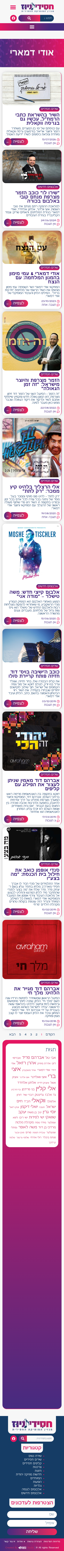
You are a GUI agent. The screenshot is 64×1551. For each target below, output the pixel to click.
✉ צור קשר (9, 1541)
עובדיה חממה (38, 1132)
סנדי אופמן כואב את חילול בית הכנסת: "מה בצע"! (35, 874)
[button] (13, 7)
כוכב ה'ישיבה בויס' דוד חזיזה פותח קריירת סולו (34, 674)
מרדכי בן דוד (47, 1127)
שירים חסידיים (49, 109)
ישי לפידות (36, 1117)
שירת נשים (35, 1456)
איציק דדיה (43, 1082)
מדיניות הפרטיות (52, 1541)
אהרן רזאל (26, 1063)
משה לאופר (27, 1127)
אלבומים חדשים (48, 187)
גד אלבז (50, 1095)
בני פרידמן (28, 1089)
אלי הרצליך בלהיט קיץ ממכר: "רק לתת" (35, 489)
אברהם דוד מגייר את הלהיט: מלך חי (37, 991)
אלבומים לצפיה (32, 1489)
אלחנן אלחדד (26, 1082)
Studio (19, 1547)
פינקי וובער (19, 1133)
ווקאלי (38, 1101)
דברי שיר (28, 1094)
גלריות (38, 1485)
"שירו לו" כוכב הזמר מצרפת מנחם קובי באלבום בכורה (37, 197)
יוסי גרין (49, 1112)
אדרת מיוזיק (44, 1063)
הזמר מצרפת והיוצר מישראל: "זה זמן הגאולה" (38, 384)
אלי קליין (46, 1089)
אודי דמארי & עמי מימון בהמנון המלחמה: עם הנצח (34, 278)
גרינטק (39, 1095)
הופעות (37, 1482)
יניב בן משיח (34, 1112)
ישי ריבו (23, 1117)
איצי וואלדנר (39, 1077)
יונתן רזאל (14, 1107)
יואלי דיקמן (29, 1107)
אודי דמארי (43, 1070)
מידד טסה (40, 1122)
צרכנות (37, 1467)
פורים (28, 1132)
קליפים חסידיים (32, 1463)
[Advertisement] (32, 1277)
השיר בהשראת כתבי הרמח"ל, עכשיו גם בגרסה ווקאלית (37, 119)
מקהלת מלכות (24, 1122)
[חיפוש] (29, 18)
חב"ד (27, 1101)
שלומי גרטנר (22, 1137)
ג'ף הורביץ (16, 1089)
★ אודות (21, 1541)
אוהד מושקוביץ (29, 1070)
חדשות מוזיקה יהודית (29, 1474)
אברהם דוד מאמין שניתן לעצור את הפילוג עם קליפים (34, 784)
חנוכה (42, 1107)
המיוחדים (36, 1478)
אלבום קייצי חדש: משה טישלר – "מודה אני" (35, 594)
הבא (12, 1034)
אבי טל (50, 1058)
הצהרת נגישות (34, 1541)
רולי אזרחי (35, 1137)
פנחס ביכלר (49, 1137)
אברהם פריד (33, 1057)
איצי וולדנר (24, 1077)
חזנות (38, 1471)
